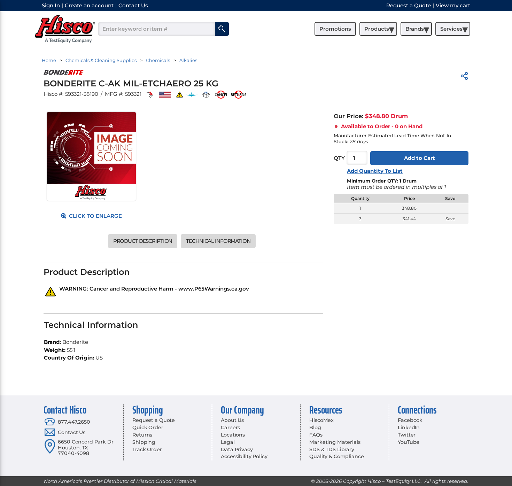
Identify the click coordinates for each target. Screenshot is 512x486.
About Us (232, 420)
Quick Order (147, 427)
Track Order (147, 449)
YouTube (408, 442)
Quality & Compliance (336, 456)
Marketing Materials (334, 442)
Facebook (410, 420)
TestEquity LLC (403, 481)
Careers (230, 427)
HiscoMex (321, 420)
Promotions (335, 28)
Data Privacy (237, 449)
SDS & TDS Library (331, 449)
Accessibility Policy (244, 456)
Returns (142, 435)
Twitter (407, 435)
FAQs (315, 435)
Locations (233, 435)
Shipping (143, 442)
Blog (315, 427)
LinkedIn (409, 427)
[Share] (464, 77)
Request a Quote (153, 420)
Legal (227, 442)
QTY (339, 158)
